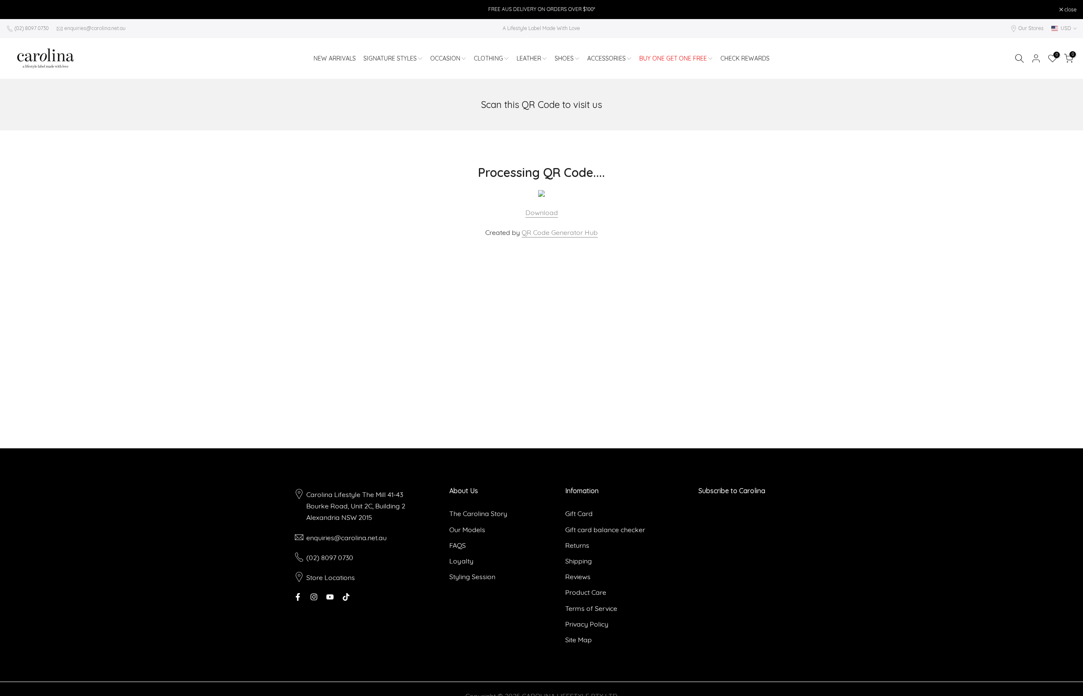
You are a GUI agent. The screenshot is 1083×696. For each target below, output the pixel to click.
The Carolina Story (478, 513)
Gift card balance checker (605, 529)
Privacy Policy (586, 624)
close (17, 9)
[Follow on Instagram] (314, 597)
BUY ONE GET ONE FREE (673, 58)
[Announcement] (541, 9)
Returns (577, 545)
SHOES (564, 58)
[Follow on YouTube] (330, 597)
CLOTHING (488, 58)
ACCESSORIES (606, 58)
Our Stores (1031, 28)
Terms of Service (591, 608)
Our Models (467, 529)
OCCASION (445, 58)
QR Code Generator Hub (560, 232)
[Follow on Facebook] (298, 597)
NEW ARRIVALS (334, 58)
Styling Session (472, 576)
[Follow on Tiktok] (346, 597)
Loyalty (461, 561)
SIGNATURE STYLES (390, 58)
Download (541, 212)
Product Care (585, 592)
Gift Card (579, 513)
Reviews (578, 576)
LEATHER (529, 58)
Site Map (578, 639)
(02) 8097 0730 (31, 28)
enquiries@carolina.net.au (95, 28)
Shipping (578, 561)
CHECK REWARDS (745, 58)
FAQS (457, 545)
